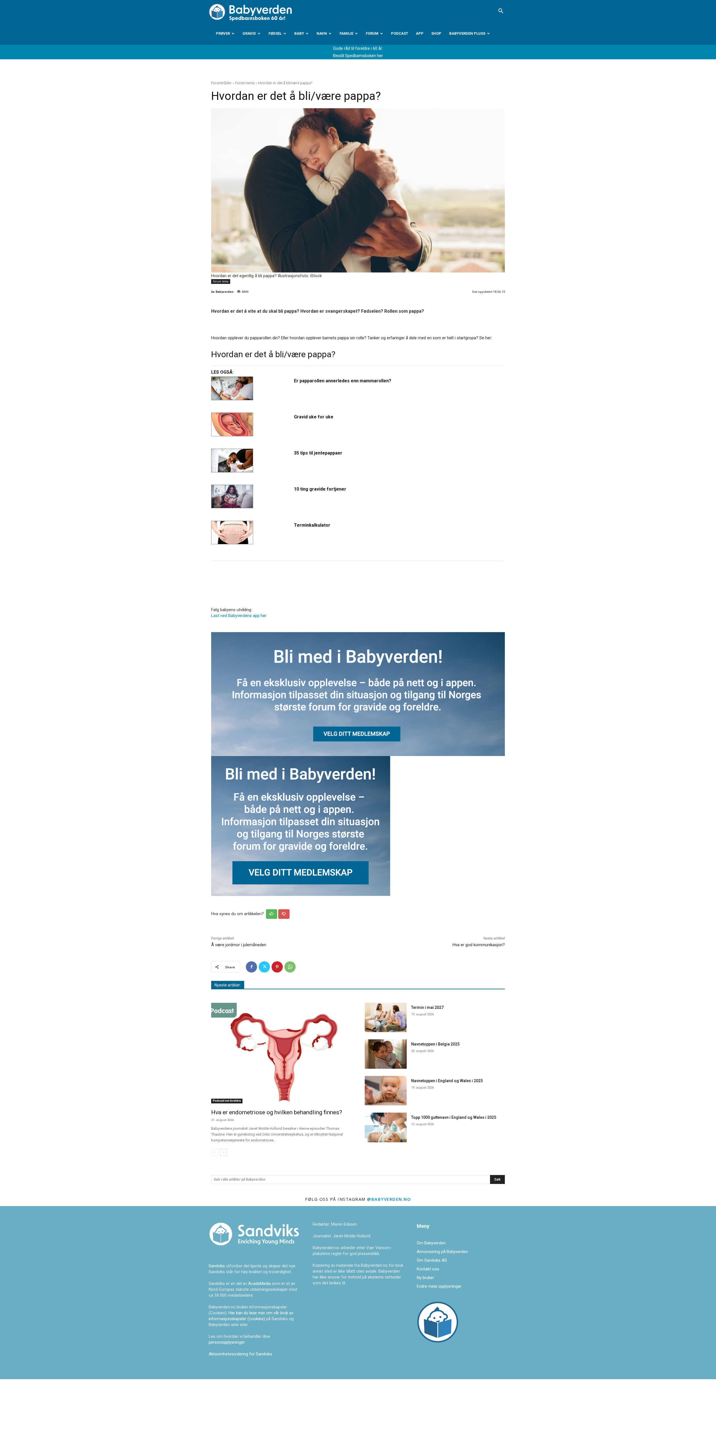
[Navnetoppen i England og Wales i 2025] (386, 1090)
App (419, 33)
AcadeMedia (260, 1283)
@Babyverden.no (389, 1199)
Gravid (249, 33)
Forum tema (245, 83)
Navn (322, 33)
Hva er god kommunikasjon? (479, 944)
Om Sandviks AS (432, 1260)
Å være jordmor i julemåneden (238, 944)
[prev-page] (214, 1152)
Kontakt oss (428, 1268)
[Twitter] (264, 967)
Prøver (223, 33)
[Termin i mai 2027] (386, 1017)
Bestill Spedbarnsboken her (358, 55)
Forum (372, 33)
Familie (346, 33)
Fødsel (275, 33)
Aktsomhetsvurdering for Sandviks (240, 1354)
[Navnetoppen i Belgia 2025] (386, 1054)
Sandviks (217, 1265)
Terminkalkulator (312, 525)
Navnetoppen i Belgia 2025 (435, 1044)
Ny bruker (425, 1277)
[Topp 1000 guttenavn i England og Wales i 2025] (386, 1127)
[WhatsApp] (290, 967)
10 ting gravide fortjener (320, 489)
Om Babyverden (431, 1242)
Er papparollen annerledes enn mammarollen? (342, 380)
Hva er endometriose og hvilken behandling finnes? (276, 1112)
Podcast (399, 33)
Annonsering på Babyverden (442, 1251)
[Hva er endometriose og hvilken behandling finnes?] (281, 1053)
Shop (436, 33)
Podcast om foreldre (227, 1100)
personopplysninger (226, 1342)
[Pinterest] (277, 967)
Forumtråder (221, 83)
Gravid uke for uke (313, 417)
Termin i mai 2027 (427, 1007)
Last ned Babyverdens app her (239, 615)
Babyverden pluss (467, 33)
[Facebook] (251, 967)
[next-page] (223, 1152)
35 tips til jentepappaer (318, 453)
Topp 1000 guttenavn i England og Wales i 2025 (453, 1117)
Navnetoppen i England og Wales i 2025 (447, 1081)
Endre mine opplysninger (439, 1286)
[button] (500, 11)
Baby (299, 33)
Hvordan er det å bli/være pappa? (273, 354)
